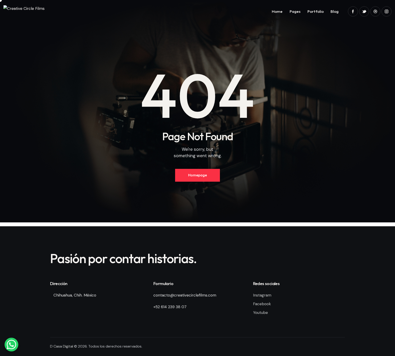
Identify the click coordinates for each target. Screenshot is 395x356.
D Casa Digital (61, 346)
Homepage (197, 175)
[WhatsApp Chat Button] (11, 344)
